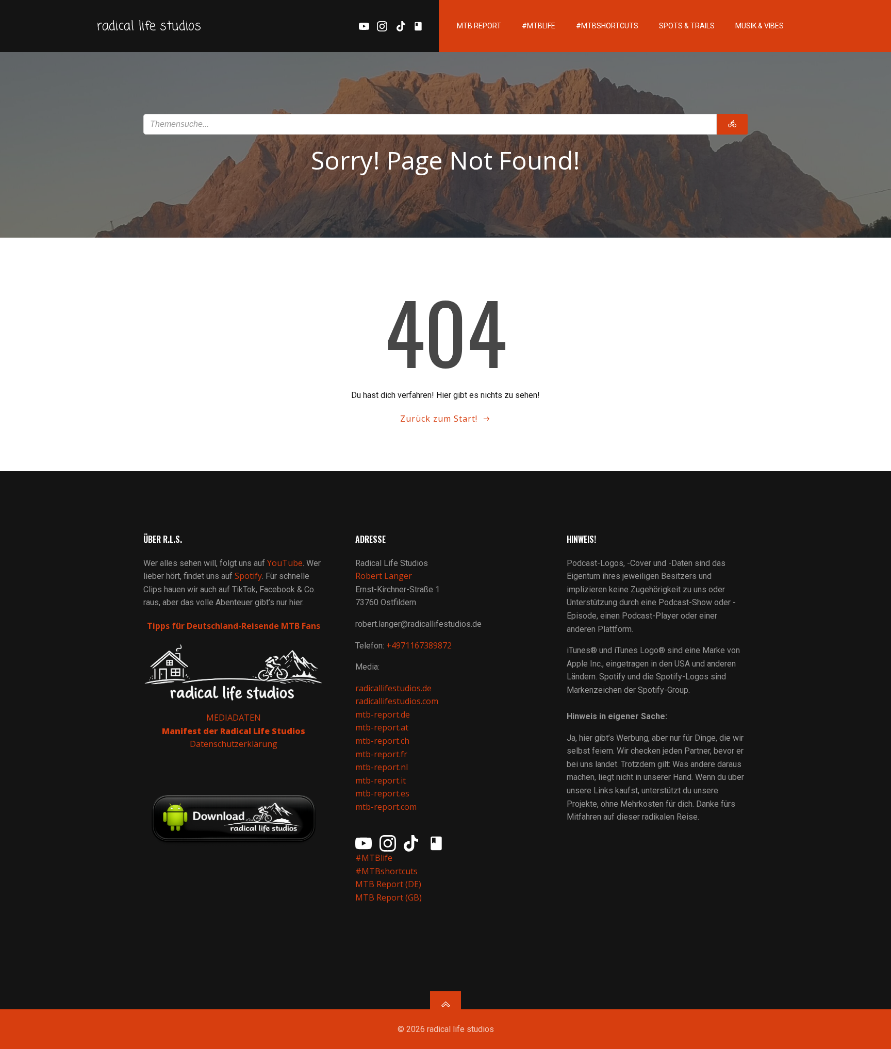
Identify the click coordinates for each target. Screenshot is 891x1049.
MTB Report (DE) (388, 884)
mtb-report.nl (381, 767)
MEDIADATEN (233, 717)
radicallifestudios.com (396, 701)
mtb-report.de (382, 714)
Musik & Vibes (759, 26)
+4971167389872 (419, 645)
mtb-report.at (381, 727)
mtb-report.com (386, 806)
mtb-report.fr (381, 754)
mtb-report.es (382, 793)
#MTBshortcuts (607, 26)
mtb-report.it (380, 780)
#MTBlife (538, 26)
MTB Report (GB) (389, 897)
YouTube (285, 563)
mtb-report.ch (382, 740)
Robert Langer (383, 575)
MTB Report (479, 26)
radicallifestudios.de (393, 688)
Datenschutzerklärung (233, 744)
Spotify (248, 575)
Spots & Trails (687, 26)
